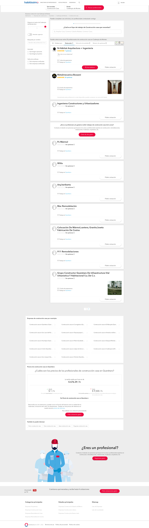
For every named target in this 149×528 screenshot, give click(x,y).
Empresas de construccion (40, 15)
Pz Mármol (62, 142)
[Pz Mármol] (54, 143)
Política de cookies (74, 524)
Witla (60, 163)
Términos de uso (49, 524)
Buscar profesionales (94, 7)
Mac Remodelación (67, 206)
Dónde (68, 6)
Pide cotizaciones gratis (109, 491)
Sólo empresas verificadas (36, 61)
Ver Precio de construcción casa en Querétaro (74, 398)
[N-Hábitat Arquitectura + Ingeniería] (54, 49)
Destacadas (68, 43)
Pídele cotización (110, 67)
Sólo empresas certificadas (37, 63)
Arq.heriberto (64, 185)
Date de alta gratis (87, 134)
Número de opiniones (99, 43)
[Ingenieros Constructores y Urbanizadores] (54, 104)
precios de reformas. (59, 408)
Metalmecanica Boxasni (69, 75)
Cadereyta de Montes (61, 15)
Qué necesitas (51, 6)
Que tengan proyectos (35, 54)
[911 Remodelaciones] (54, 252)
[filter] (37, 27)
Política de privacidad (62, 524)
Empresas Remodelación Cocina (34, 516)
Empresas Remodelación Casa (33, 513)
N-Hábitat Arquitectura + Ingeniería (75, 48)
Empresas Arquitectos (31, 506)
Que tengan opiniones (35, 51)
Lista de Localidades (97, 510)
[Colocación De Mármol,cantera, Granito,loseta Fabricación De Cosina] (54, 228)
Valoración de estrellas (82, 43)
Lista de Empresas (97, 506)
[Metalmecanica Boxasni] (54, 76)
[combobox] (55, 7)
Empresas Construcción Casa (33, 510)
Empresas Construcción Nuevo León (69, 513)
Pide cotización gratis (74, 414)
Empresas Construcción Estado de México (70, 506)
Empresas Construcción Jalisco (67, 510)
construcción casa (34, 426)
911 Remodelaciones (68, 252)
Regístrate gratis (100, 458)
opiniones (68, 51)
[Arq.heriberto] (54, 186)
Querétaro (51, 15)
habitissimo (28, 15)
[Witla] (54, 164)
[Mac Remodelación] (54, 207)
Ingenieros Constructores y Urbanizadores (78, 104)
